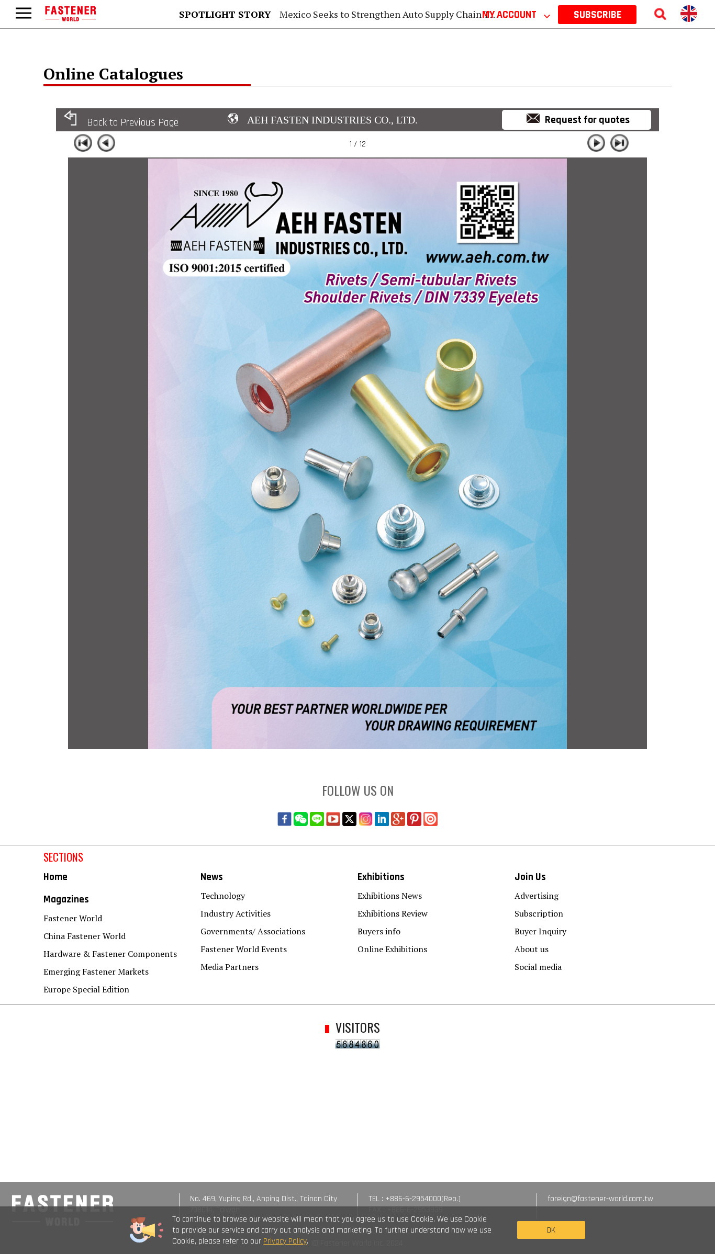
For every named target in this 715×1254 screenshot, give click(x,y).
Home (55, 877)
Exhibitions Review (393, 913)
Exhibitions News (390, 895)
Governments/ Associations (252, 931)
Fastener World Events (243, 949)
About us (532, 949)
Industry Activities (235, 913)
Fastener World (72, 918)
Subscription (539, 913)
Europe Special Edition (86, 989)
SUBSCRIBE (597, 14)
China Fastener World (84, 936)
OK (550, 1230)
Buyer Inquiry (540, 931)
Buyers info (379, 931)
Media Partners (229, 967)
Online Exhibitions (392, 949)
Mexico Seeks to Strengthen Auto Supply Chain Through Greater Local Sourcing (450, 14)
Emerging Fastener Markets (96, 971)
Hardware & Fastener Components (110, 953)
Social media (538, 967)
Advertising (536, 895)
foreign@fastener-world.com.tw (600, 1198)
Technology (222, 895)
